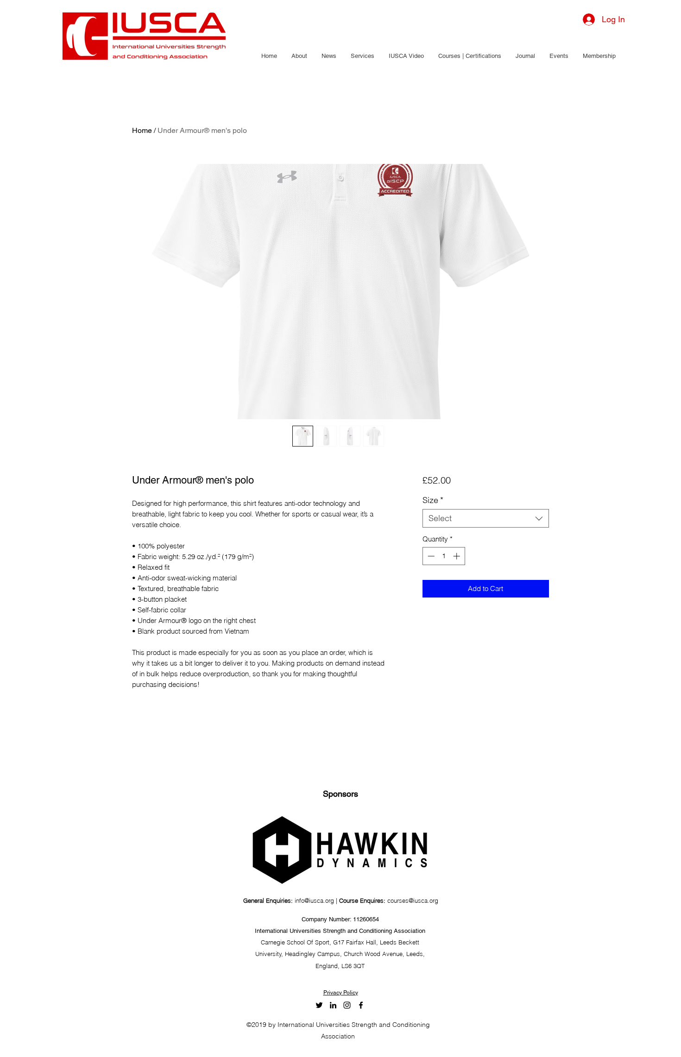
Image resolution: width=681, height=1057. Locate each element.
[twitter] (319, 1005)
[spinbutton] (443, 556)
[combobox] (485, 518)
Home (142, 130)
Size (432, 500)
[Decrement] (430, 556)
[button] (299, 56)
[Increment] (457, 556)
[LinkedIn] (333, 1005)
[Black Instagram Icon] (347, 1005)
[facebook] (361, 1005)
